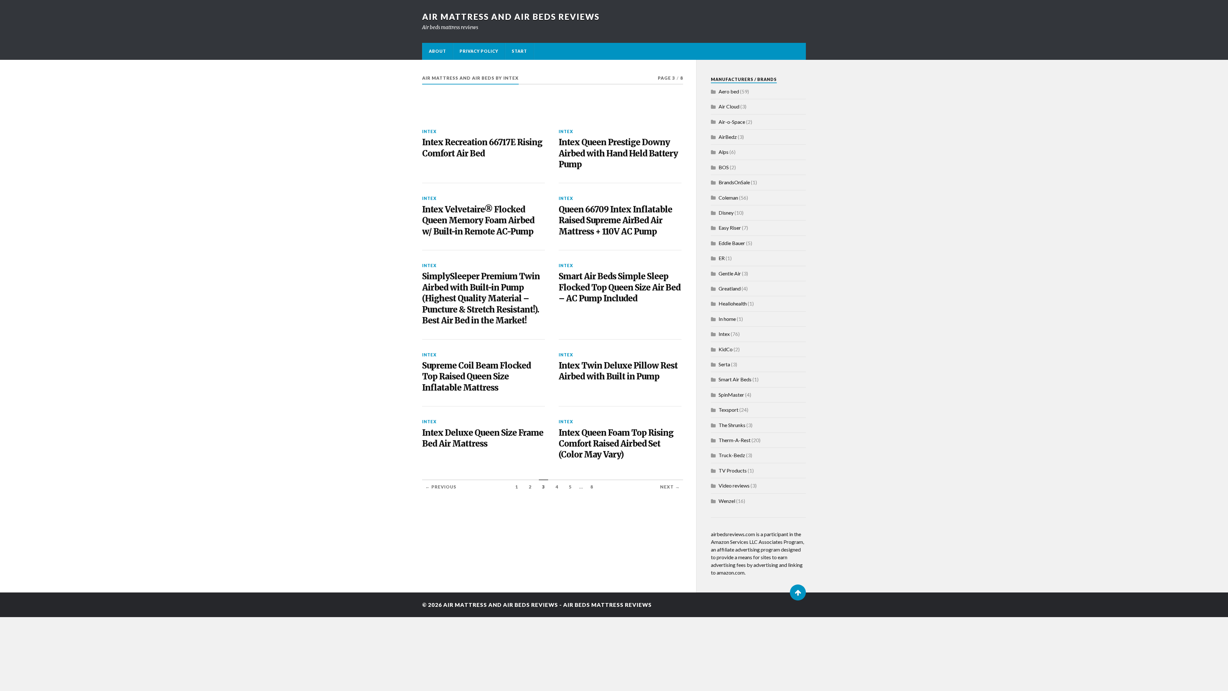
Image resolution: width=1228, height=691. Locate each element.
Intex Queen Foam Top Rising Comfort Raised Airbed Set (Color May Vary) (616, 444)
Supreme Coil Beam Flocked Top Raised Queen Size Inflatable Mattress (476, 377)
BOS (724, 167)
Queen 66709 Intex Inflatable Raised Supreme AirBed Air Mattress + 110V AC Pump (615, 220)
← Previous (440, 486)
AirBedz (728, 137)
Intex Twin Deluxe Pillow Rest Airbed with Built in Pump (618, 371)
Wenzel (727, 501)
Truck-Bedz (732, 455)
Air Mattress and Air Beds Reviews (511, 16)
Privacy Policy (479, 51)
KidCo (726, 349)
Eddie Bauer (732, 243)
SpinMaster (731, 395)
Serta (724, 364)
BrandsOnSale (734, 182)
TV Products (733, 470)
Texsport (728, 410)
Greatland (730, 288)
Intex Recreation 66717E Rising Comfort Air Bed (482, 147)
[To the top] (798, 592)
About (437, 51)
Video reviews (734, 485)
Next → (670, 486)
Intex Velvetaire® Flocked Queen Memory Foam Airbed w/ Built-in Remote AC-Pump (478, 220)
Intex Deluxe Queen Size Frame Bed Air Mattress (482, 438)
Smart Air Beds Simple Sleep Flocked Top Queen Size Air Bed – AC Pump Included (620, 287)
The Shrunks (732, 425)
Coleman (728, 198)
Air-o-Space (732, 122)
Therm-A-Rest (735, 440)
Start (519, 51)
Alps (723, 152)
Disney (726, 213)
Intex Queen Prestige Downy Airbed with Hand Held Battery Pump (618, 153)
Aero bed (729, 91)
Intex (429, 131)
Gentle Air (730, 273)
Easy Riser (730, 228)
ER (722, 258)
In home (727, 319)
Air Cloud (729, 106)
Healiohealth (733, 303)
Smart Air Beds (735, 379)
